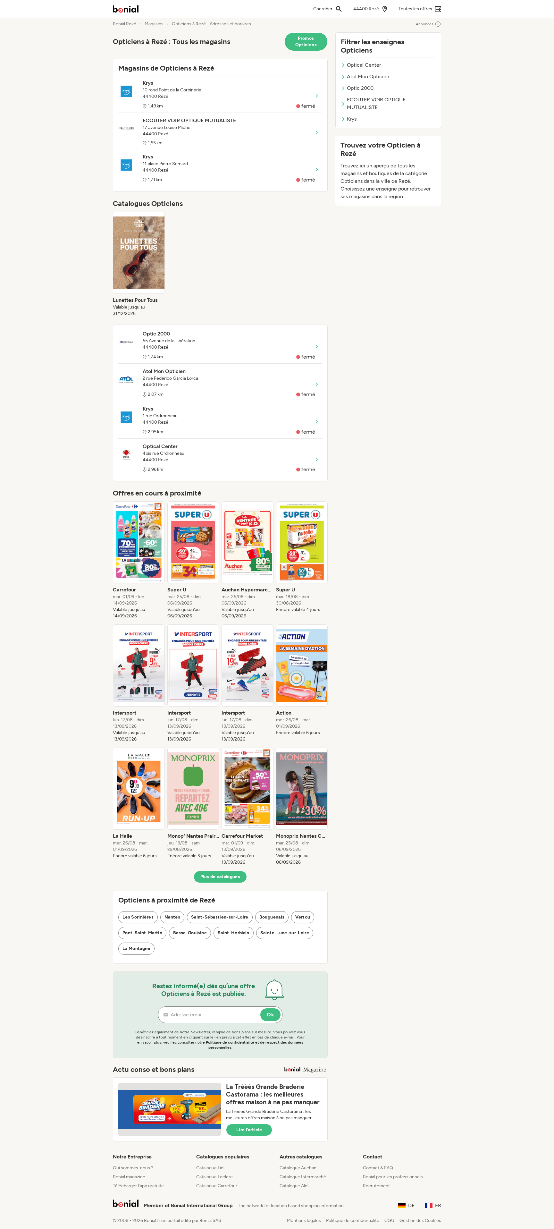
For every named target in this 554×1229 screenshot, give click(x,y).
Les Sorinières (138, 917)
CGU (389, 1220)
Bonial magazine (129, 1177)
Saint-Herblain (233, 933)
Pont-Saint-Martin (142, 933)
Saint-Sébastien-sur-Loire (219, 917)
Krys (352, 119)
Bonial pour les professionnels (393, 1177)
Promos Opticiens (306, 41)
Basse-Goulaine (190, 933)
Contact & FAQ (378, 1168)
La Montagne (136, 948)
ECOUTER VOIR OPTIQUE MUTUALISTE (376, 103)
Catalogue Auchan (298, 1168)
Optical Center (364, 65)
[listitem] (139, 264)
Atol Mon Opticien (368, 76)
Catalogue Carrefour (216, 1186)
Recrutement (376, 1186)
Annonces (424, 24)
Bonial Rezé (124, 24)
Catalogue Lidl (210, 1168)
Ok (270, 1015)
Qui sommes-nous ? (133, 1168)
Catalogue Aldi (294, 1186)
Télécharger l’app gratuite (138, 1186)
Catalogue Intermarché (303, 1177)
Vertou (302, 917)
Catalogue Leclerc (214, 1177)
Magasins (154, 24)
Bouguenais (272, 917)
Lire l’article (249, 1129)
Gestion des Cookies (420, 1220)
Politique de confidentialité (352, 1220)
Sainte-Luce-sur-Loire (284, 933)
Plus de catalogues (220, 876)
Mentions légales (304, 1220)
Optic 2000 (360, 88)
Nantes (172, 917)
